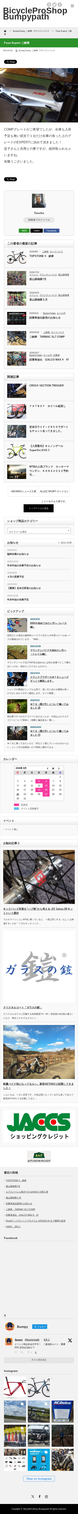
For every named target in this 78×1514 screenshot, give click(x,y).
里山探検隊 (63, 274)
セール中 (61, 313)
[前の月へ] (46, 768)
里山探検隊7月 (37, 279)
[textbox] (39, 532)
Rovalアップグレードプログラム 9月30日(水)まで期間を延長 (36, 1221)
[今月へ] (53, 768)
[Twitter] (32, 1496)
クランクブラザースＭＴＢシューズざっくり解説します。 (49, 679)
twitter (54, 4)
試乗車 (56, 355)
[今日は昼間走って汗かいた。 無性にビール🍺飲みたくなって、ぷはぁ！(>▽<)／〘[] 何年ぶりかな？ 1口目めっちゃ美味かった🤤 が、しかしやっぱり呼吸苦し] (63, 1386)
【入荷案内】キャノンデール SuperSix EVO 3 (46, 448)
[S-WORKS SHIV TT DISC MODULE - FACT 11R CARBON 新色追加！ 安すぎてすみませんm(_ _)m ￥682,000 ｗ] (15, 1386)
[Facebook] (39, 1496)
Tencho (39, 213)
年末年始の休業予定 (18, 599)
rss (49, 4)
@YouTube (25, 1347)
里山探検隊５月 (38, 299)
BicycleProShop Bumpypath (35, 13)
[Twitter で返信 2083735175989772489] (17, 1352)
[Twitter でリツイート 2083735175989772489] (23, 1352)
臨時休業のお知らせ (18, 554)
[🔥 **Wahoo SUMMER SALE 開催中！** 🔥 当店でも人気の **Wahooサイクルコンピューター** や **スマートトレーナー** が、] (39, 1458)
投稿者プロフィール (39, 219)
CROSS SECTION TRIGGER (46, 385)
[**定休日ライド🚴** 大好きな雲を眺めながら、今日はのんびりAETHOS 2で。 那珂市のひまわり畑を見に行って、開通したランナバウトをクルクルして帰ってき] (39, 1410)
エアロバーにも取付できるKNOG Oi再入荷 (27, 1192)
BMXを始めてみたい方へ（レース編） (48, 625)
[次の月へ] (60, 768)
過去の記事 (66, 542)
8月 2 (47, 1339)
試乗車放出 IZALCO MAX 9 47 (49, 359)
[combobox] (39, 530)
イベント (33, 274)
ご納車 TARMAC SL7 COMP (47, 336)
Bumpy (19, 1340)
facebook (60, 4)
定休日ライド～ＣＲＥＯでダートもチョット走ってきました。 (48, 429)
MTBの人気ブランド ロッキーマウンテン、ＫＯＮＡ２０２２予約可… (49, 471)
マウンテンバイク (47, 50)
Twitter (36, 230)
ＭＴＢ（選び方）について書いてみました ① (49, 733)
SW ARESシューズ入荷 (23, 491)
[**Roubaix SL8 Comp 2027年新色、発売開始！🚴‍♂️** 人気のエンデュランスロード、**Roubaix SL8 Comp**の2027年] (39, 1386)
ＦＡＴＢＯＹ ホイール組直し (47, 406)
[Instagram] (46, 1496)
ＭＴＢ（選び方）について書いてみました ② (49, 706)
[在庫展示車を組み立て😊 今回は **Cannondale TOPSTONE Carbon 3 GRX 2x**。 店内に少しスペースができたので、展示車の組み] (63, 1458)
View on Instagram (39, 1478)
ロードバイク (56, 251)
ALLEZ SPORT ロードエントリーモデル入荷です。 (54, 493)
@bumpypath (32, 1339)
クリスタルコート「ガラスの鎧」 (22, 1007)
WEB (24, 230)
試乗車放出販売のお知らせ (45, 317)
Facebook (51, 230)
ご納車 (35, 50)
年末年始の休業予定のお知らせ (24, 565)
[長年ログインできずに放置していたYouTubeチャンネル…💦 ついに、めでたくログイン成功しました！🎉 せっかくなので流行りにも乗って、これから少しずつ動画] (63, 1434)
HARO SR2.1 (13, 1226)
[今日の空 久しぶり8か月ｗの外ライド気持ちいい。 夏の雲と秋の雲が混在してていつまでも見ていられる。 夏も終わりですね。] (15, 1410)
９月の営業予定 (15, 576)
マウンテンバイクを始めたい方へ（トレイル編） (48, 652)
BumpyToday (25, 50)
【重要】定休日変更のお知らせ (24, 588)
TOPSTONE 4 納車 (41, 256)
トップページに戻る (39, 508)
